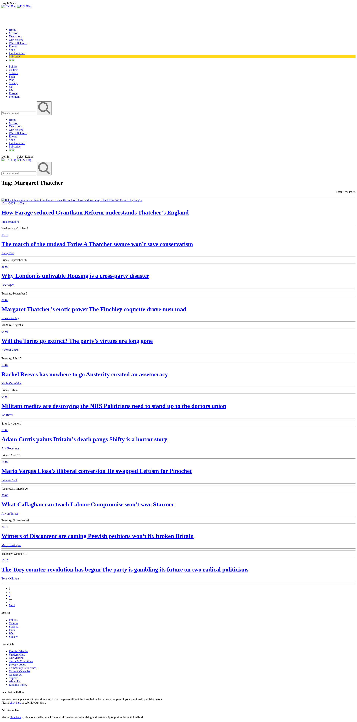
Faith (12, 76)
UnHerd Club (17, 53)
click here (15, 702)
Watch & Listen (18, 43)
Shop (12, 49)
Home (12, 29)
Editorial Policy (18, 684)
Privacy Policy (17, 664)
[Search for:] (19, 113)
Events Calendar (18, 651)
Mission (13, 33)
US (11, 90)
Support (13, 678)
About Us (14, 681)
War (11, 79)
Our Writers (16, 39)
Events (13, 46)
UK (11, 86)
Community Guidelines (22, 668)
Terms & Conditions (21, 661)
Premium (14, 96)
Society (13, 83)
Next (12, 605)
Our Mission (16, 657)
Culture (13, 69)
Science (13, 73)
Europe (13, 93)
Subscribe (14, 56)
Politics (13, 66)
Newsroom (15, 36)
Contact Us (15, 674)
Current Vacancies (19, 671)
